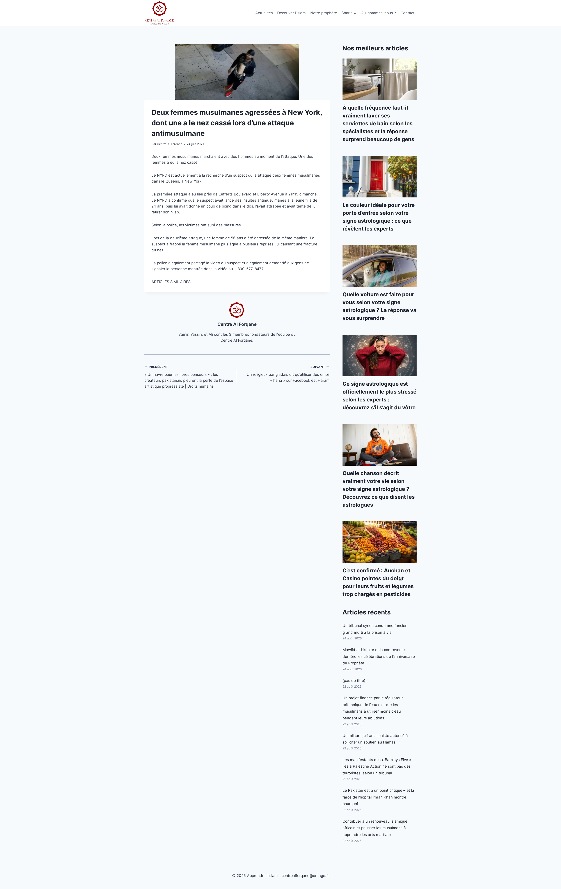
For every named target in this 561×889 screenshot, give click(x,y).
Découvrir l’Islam (291, 13)
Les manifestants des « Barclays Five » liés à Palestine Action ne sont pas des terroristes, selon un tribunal (377, 766)
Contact (407, 13)
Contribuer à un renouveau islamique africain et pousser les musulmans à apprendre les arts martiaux (375, 828)
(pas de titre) (354, 680)
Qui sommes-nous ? (378, 13)
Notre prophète (323, 13)
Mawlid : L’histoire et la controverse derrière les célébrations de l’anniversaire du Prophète (379, 656)
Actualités (264, 13)
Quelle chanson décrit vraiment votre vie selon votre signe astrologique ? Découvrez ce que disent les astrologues (379, 489)
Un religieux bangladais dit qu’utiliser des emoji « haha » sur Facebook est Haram (288, 374)
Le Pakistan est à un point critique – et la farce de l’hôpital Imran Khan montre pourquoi (378, 797)
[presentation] (380, 79)
